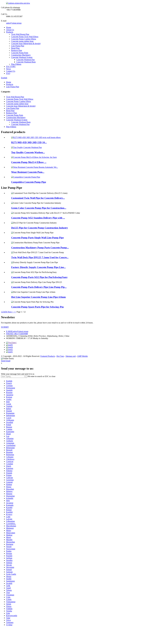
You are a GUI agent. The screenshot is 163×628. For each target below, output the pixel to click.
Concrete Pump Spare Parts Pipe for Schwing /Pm (37, 307)
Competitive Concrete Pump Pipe (28, 182)
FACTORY (11, 66)
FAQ (8, 73)
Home (8, 27)
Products (9, 32)
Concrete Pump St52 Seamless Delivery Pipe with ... (38, 217)
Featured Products (47, 356)
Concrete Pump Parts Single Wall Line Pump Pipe (37, 237)
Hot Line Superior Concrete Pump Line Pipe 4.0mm (38, 297)
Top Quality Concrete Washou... (28, 152)
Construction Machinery (21, 55)
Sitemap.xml (71, 356)
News (8, 69)
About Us (10, 30)
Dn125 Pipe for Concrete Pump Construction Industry (39, 227)
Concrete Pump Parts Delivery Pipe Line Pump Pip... (39, 287)
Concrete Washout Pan (25, 60)
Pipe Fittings (16, 64)
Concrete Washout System (21, 57)
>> (15, 312)
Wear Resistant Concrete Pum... (27, 172)
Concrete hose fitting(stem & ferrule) (26, 43)
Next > (10, 312)
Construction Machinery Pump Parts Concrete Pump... (40, 247)
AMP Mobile (82, 356)
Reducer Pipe (16, 50)
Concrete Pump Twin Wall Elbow (24, 37)
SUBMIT (5, 327)
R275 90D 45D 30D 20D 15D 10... (29, 142)
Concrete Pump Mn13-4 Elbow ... (28, 162)
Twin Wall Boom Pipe (20, 34)
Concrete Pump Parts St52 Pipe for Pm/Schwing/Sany (39, 277)
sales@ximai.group (14, 23)
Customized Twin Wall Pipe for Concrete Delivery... (38, 198)
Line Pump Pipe (17, 46)
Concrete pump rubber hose (22, 41)
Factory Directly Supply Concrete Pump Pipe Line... (38, 267)
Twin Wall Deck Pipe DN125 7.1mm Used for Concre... (40, 257)
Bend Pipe (15, 48)
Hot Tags (60, 356)
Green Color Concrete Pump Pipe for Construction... (38, 208)
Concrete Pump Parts (19, 53)
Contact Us (10, 71)
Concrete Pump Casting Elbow (23, 39)
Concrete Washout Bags (26, 62)
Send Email (5, 361)
